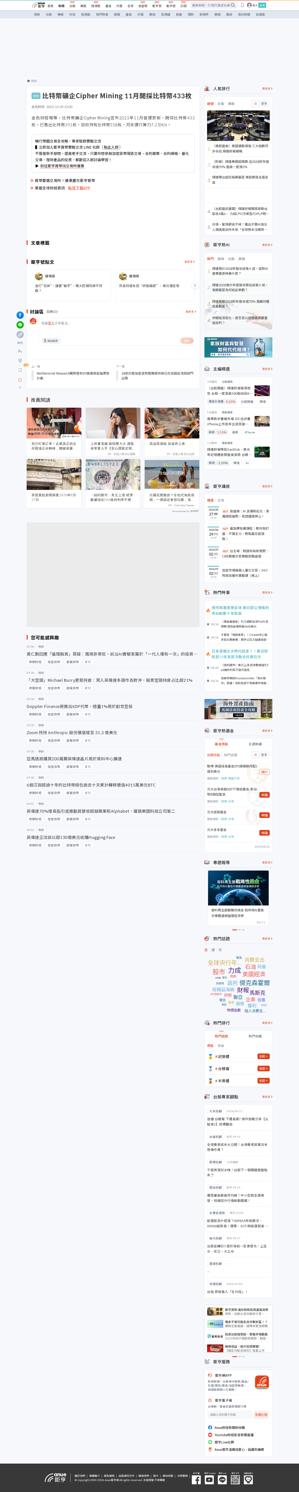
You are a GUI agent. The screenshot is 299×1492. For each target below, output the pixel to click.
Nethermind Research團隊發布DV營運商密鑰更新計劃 (73, 375)
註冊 (262, 5)
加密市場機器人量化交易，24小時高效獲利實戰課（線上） (245, 573)
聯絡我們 (144, 1476)
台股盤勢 (227, 381)
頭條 (37, 14)
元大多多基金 (217, 829)
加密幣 (142, 6)
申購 (264, 794)
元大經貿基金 (217, 811)
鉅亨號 (171, 6)
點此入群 (111, 147)
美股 (83, 6)
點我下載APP (79, 187)
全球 (130, 6)
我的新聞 (244, 14)
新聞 (61, 6)
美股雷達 (227, 412)
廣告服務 (109, 1476)
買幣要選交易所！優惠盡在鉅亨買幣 (65, 180)
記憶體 (223, 1056)
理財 (191, 14)
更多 (264, 103)
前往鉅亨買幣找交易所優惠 (62, 165)
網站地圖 (168, 1476)
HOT (225, 511)
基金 (108, 6)
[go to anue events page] (242, 5)
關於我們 (80, 1476)
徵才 (155, 1476)
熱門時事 (102, 14)
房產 (179, 14)
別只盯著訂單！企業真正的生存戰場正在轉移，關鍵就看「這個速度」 (54, 446)
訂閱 (183, 6)
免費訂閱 (261, 1414)
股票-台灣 (227, 801)
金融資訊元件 (126, 1476)
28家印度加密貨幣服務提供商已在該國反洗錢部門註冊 (157, 375)
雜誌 (229, 14)
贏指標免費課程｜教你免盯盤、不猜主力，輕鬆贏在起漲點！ (245, 533)
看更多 (188, 261)
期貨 (152, 14)
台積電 (223, 1068)
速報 (117, 14)
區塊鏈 (165, 14)
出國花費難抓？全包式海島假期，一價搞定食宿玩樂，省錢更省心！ (172, 497)
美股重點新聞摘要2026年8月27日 (54, 497)
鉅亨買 (157, 6)
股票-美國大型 (230, 778)
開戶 (264, 771)
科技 (72, 14)
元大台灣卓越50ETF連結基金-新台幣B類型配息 (232, 792)
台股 (72, 6)
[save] (20, 370)
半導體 (223, 1080)
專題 (217, 14)
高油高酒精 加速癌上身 (167, 443)
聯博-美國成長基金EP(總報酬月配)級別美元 (232, 769)
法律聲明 (182, 1476)
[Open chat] (20, 380)
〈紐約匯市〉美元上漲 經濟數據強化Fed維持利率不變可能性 (113, 497)
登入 (255, 5)
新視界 (204, 14)
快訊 (34, 81)
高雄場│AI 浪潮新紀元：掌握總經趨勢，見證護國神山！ (245, 514)
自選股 (260, 14)
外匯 (119, 6)
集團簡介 (94, 1476)
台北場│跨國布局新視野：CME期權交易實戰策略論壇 (245, 553)
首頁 (50, 6)
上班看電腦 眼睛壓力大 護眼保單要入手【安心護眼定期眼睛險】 (113, 446)
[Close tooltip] (54, 380)
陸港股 (95, 6)
